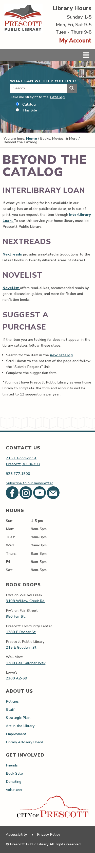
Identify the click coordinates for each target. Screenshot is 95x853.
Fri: (8, 561)
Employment (16, 733)
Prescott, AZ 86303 (23, 463)
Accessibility (16, 834)
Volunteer (14, 789)
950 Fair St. (16, 616)
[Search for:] (38, 88)
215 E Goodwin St (21, 458)
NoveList (11, 287)
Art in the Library (20, 725)
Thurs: (11, 553)
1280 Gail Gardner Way (25, 662)
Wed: (10, 545)
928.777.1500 (18, 473)
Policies (12, 701)
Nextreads (12, 254)
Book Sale (14, 773)
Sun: (9, 520)
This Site (29, 110)
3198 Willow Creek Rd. (25, 600)
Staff (10, 709)
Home (31, 138)
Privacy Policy (48, 834)
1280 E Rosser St (21, 631)
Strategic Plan (18, 717)
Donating (13, 781)
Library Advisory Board (24, 742)
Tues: (10, 536)
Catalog (57, 96)
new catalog (61, 355)
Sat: (9, 569)
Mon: (10, 528)
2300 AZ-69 (16, 678)
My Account (75, 41)
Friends (12, 765)
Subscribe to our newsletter (29, 483)
